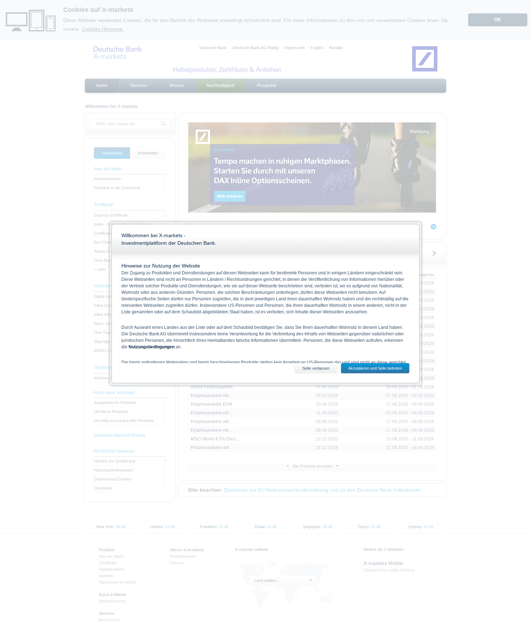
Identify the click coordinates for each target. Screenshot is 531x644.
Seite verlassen (315, 368)
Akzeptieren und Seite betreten (375, 368)
